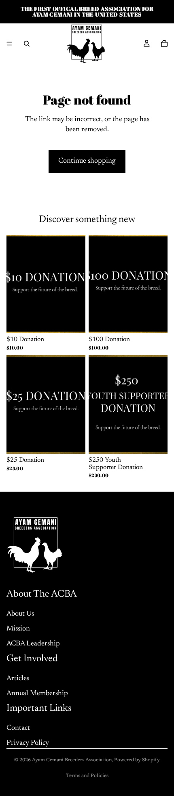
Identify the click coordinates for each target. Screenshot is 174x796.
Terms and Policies (87, 775)
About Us (20, 614)
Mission (18, 629)
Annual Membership (37, 693)
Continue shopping (87, 161)
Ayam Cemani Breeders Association (72, 760)
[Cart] (164, 43)
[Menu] (9, 43)
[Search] (27, 43)
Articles (17, 678)
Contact (18, 728)
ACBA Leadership (33, 643)
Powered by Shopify (137, 760)
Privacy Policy (27, 743)
